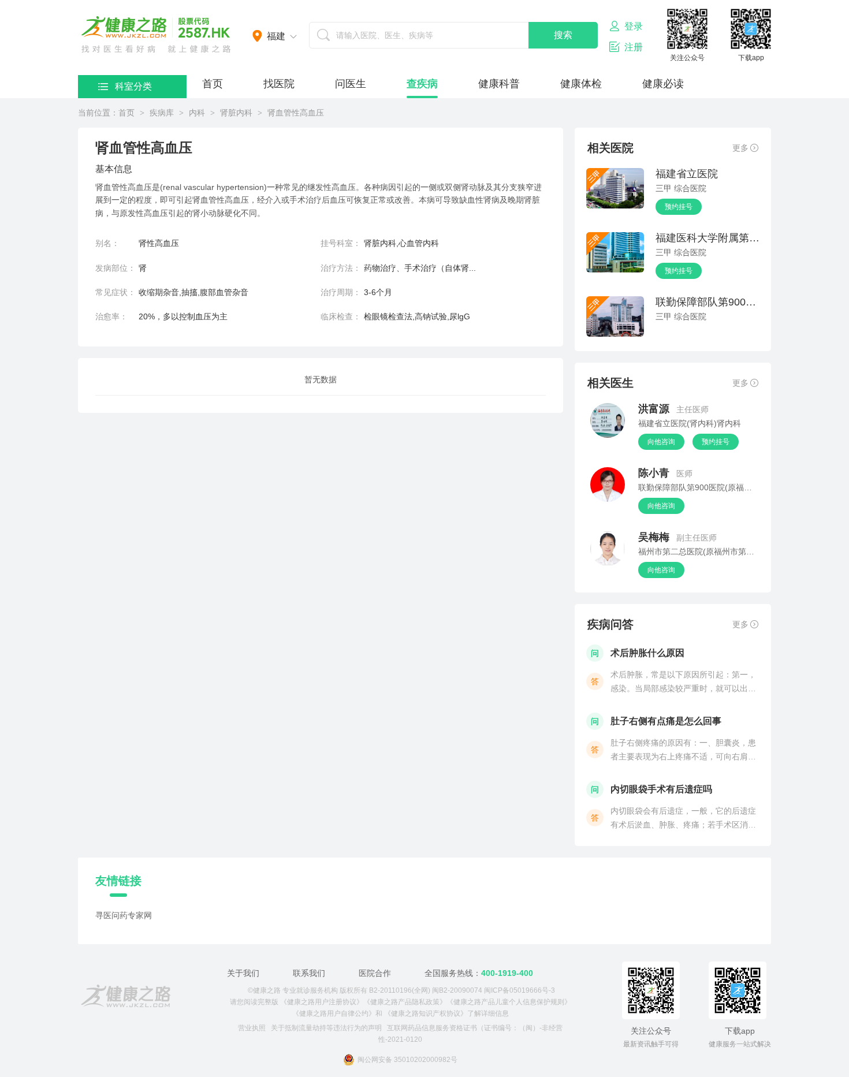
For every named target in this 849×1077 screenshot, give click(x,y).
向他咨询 (661, 442)
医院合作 (375, 973)
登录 (633, 26)
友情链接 (118, 880)
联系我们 (309, 973)
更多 (740, 147)
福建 (276, 36)
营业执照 (252, 1028)
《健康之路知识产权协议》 (425, 1013)
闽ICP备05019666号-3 (519, 990)
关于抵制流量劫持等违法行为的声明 (326, 1028)
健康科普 (499, 84)
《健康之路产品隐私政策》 (404, 1002)
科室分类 (133, 86)
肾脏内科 (236, 112)
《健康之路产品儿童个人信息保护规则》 (508, 1002)
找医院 (279, 84)
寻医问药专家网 (123, 915)
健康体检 (581, 84)
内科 (197, 112)
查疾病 (422, 84)
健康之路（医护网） (156, 34)
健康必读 (663, 84)
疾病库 (162, 112)
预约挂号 (678, 207)
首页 (212, 84)
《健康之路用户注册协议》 (321, 1002)
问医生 (350, 84)
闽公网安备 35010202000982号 (407, 1060)
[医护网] (125, 996)
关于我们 (243, 973)
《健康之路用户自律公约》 (333, 1013)
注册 (633, 47)
